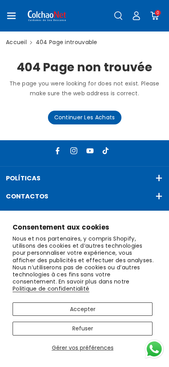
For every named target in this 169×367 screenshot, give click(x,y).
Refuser (82, 328)
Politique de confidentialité (51, 288)
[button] (11, 15)
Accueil (16, 42)
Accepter (83, 309)
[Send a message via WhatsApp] (154, 349)
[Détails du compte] (136, 15)
